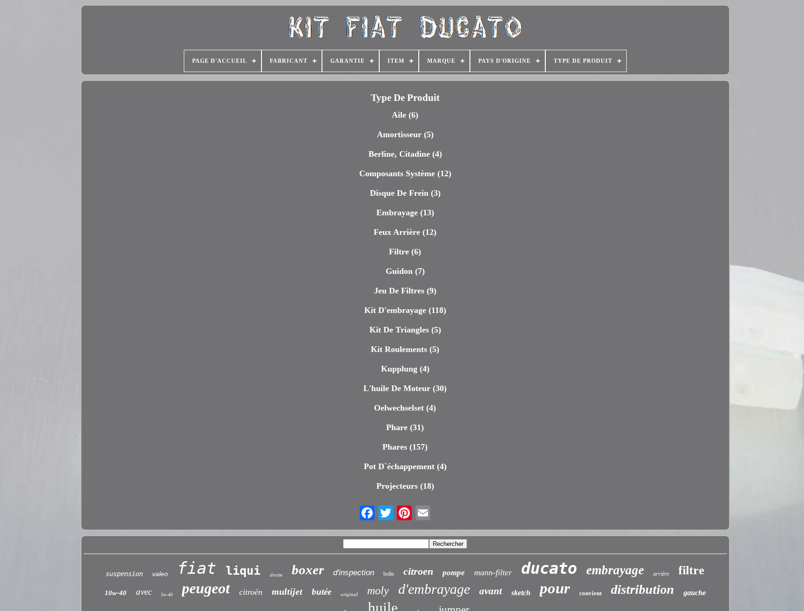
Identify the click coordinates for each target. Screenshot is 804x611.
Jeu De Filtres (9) (405, 290)
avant (490, 591)
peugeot (206, 588)
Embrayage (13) (405, 212)
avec (144, 592)
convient (590, 593)
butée (321, 592)
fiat (196, 568)
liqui (243, 571)
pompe (453, 572)
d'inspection (353, 572)
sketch (520, 593)
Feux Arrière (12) (405, 232)
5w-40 (167, 594)
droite (276, 575)
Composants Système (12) (405, 173)
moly (378, 590)
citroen (418, 571)
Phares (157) (405, 447)
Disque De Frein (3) (405, 193)
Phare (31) (405, 427)
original (349, 594)
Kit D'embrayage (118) (405, 310)
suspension (124, 574)
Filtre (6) (405, 251)
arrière (661, 574)
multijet (287, 591)
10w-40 (116, 593)
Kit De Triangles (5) (405, 329)
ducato (549, 568)
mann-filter (493, 572)
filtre (691, 570)
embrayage (615, 570)
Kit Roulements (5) (405, 349)
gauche (694, 593)
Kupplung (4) (405, 368)
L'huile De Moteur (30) (405, 388)
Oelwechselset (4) (405, 407)
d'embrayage (434, 589)
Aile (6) (405, 115)
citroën (250, 592)
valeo (160, 574)
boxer (308, 569)
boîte (388, 574)
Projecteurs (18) (405, 486)
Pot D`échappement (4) (405, 466)
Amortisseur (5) (405, 134)
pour (555, 588)
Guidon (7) (405, 271)
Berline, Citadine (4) (405, 154)
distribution (642, 589)
